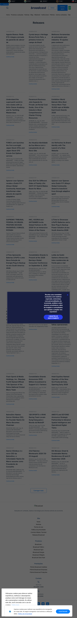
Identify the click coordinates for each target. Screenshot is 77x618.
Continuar (63, 611)
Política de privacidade (25, 614)
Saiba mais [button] (15, 605)
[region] (38, 610)
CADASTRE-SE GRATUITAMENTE (53, 317)
